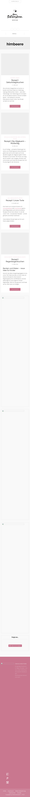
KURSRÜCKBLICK (15, 1)
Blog (9, 198)
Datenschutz (12, 793)
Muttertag (13, 77)
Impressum (11, 791)
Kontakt (19, 793)
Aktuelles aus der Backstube (10, 137)
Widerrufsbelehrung (20, 791)
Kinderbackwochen (17, 257)
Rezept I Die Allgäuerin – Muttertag (15, 142)
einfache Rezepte (14, 198)
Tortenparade (18, 208)
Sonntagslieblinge (7, 208)
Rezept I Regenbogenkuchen (15, 260)
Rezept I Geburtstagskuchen (15, 81)
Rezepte (17, 77)
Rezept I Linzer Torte (15, 200)
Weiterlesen (15, 106)
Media (19, 137)
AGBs (4, 791)
